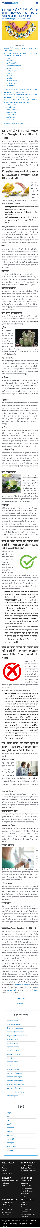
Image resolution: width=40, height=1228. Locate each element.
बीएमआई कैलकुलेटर (12, 1096)
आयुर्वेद (9, 1113)
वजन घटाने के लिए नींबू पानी (14, 1077)
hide (23, 46)
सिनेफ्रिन (9, 86)
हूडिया (8, 68)
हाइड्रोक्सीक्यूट (11, 70)
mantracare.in (11, 990)
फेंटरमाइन (9, 61)
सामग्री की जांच (11, 114)
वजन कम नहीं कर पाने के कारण (15, 1032)
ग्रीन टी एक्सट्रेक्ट (12, 83)
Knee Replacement (27, 1191)
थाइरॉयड (9, 1131)
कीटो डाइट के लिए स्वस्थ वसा (15, 1081)
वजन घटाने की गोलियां (13, 1051)
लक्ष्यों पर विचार (11, 107)
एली (8, 58)
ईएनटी (9, 1124)
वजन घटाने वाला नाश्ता (13, 1069)
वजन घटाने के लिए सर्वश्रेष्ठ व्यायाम (16, 1092)
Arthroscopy (25, 1194)
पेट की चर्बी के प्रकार (13, 1047)
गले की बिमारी (10, 1150)
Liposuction (25, 1183)
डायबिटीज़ (10, 1135)
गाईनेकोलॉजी (10, 1139)
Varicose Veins (7, 1212)
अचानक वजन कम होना (13, 1024)
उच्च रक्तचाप (10, 1128)
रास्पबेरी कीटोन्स (11, 81)
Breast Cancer (26, 1186)
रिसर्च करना (10, 119)
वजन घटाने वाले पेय (12, 1066)
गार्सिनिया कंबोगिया (11, 63)
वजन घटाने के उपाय (12, 1021)
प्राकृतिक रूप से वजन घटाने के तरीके (17, 1036)
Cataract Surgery (7, 1202)
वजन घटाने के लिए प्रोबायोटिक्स (15, 1088)
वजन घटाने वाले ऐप (12, 1039)
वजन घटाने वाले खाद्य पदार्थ (14, 1073)
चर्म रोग (9, 1120)
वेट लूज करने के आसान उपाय (15, 1028)
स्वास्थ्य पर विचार (11, 112)
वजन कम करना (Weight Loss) (11, 19)
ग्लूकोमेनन (9, 76)
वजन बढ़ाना (10, 1143)
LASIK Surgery (7, 1205)
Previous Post (20, 998)
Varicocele (5, 1215)
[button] (37, 3)
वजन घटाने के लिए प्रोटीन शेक (15, 1084)
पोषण (8, 1116)
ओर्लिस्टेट (9, 78)
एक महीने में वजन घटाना (13, 1054)
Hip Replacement (26, 1188)
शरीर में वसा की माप (12, 1043)
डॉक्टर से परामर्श (11, 105)
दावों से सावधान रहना (12, 109)
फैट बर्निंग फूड (11, 1058)
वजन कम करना (11, 1146)
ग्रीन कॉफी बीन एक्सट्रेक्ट (13, 66)
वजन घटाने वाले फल (12, 1062)
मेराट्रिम (9, 73)
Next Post (20, 1003)
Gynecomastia (26, 1180)
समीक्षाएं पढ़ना (10, 117)
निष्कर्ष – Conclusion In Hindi (13, 123)
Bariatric (24, 1196)
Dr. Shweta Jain (26, 1209)
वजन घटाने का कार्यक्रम (22, 985)
